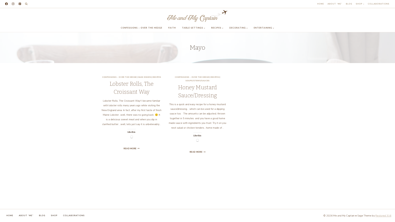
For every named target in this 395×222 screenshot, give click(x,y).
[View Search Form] (26, 4)
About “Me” (335, 4)
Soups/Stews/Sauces (197, 80)
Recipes (157, 77)
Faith (172, 28)
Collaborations (378, 4)
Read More (131, 148)
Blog (349, 4)
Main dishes (144, 77)
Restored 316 (383, 215)
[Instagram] (13, 3)
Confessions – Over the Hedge (141, 28)
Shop (54, 215)
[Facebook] (6, 3)
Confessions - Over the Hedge (119, 77)
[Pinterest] (20, 3)
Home (320, 4)
